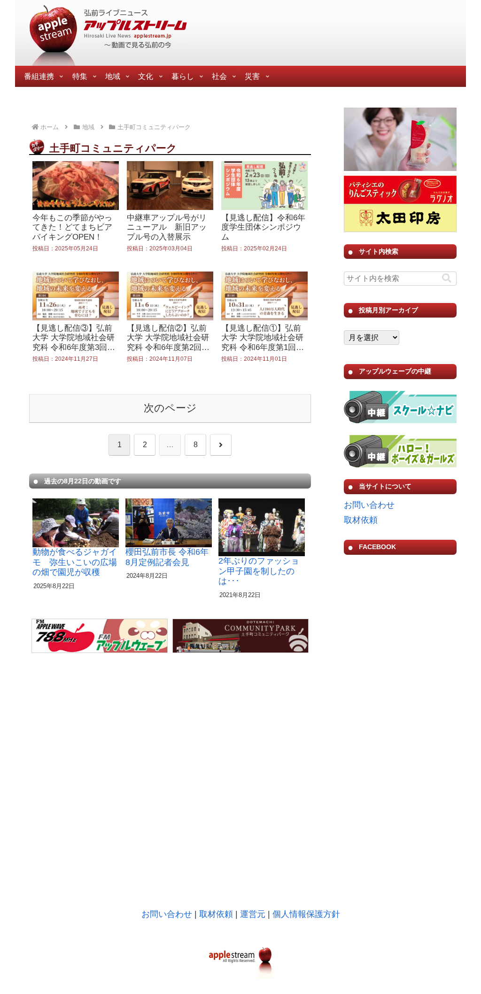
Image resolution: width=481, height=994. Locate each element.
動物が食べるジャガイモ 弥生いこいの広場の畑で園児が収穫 (74, 562)
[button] (446, 278)
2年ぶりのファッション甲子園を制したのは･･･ (258, 571)
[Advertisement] (400, 744)
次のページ (170, 408)
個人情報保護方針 (306, 914)
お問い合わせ (369, 505)
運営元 (252, 914)
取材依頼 (361, 520)
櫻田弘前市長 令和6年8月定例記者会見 (167, 557)
